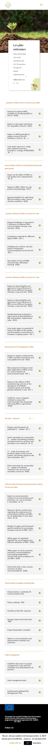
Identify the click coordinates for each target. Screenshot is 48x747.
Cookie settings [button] (15, 743)
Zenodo (15, 83)
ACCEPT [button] (27, 743)
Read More (37, 743)
